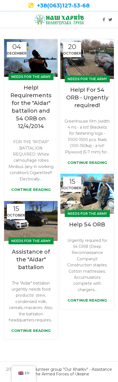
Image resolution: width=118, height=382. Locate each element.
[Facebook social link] (104, 19)
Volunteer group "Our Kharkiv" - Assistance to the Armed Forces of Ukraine (70, 371)
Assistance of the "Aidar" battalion (31, 259)
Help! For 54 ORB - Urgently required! (87, 97)
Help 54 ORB (87, 224)
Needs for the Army (31, 77)
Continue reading (31, 189)
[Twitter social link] (110, 19)
